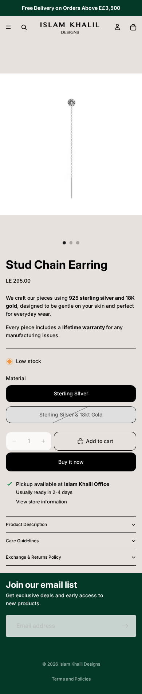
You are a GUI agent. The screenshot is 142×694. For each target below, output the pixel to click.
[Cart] (133, 27)
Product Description (26, 524)
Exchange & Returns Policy (33, 557)
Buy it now (71, 462)
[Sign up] (125, 626)
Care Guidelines (22, 540)
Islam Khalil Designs (79, 664)
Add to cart (99, 441)
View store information (41, 501)
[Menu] (8, 27)
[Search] (24, 27)
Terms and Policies (71, 679)
